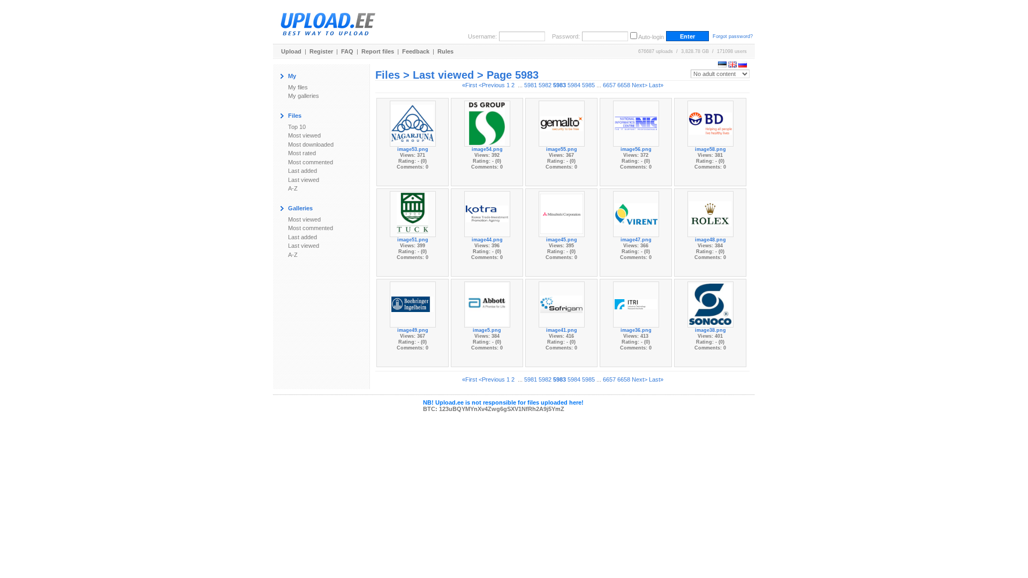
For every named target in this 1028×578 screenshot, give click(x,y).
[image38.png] (710, 303)
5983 (559, 85)
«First (469, 85)
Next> (639, 85)
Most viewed (304, 135)
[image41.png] (561, 303)
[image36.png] (636, 303)
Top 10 (297, 127)
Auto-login (651, 37)
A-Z (293, 188)
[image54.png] (487, 122)
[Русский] (742, 65)
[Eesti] (722, 65)
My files (298, 87)
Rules (445, 51)
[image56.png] (636, 122)
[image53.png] (412, 122)
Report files (377, 51)
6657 (609, 85)
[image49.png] (412, 303)
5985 (588, 85)
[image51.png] (412, 213)
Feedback (415, 51)
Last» (656, 85)
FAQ (347, 51)
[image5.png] (487, 303)
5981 (530, 85)
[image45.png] (561, 213)
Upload (291, 51)
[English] (732, 65)
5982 (545, 85)
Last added (302, 171)
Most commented (310, 162)
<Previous (492, 85)
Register (321, 51)
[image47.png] (636, 213)
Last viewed (303, 180)
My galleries (303, 96)
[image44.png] (487, 213)
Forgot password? (733, 36)
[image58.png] (710, 122)
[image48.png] (710, 213)
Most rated (302, 153)
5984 (574, 85)
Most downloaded (311, 144)
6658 (623, 85)
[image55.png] (561, 122)
